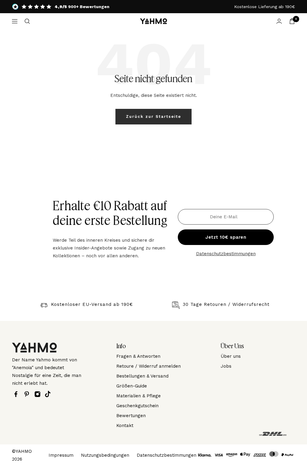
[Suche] (27, 21)
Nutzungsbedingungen (105, 455)
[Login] (279, 21)
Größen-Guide (131, 386)
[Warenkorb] (292, 21)
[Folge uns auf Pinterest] (28, 394)
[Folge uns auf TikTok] (49, 394)
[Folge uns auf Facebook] (17, 394)
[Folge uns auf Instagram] (39, 394)
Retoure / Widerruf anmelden (148, 366)
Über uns (231, 356)
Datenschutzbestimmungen (226, 253)
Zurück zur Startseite (153, 116)
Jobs (226, 366)
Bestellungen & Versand (142, 376)
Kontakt (124, 425)
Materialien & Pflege (138, 396)
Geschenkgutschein (137, 405)
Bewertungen (131, 415)
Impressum (61, 455)
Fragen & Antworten (138, 356)
